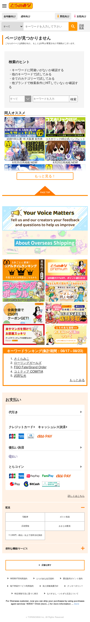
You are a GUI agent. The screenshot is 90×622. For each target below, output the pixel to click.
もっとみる (77, 380)
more (76, 603)
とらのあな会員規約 (45, 578)
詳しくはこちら (76, 495)
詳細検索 (81, 26)
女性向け (81, 16)
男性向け (64, 16)
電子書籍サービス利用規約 (22, 585)
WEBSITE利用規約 (18, 578)
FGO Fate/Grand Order (30, 367)
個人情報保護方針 (50, 585)
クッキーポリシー (75, 585)
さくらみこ (21, 358)
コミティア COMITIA (28, 371)
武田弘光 (20, 375)
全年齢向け (10, 16)
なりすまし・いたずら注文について (62, 593)
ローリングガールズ (28, 362)
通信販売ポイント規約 (73, 578)
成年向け (25, 16)
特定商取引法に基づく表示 (26, 593)
